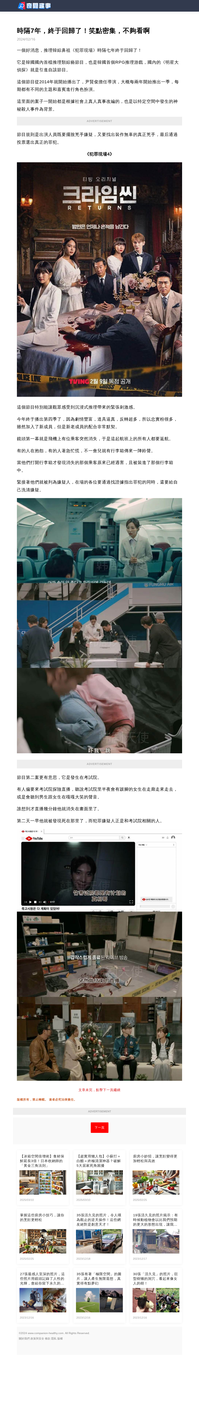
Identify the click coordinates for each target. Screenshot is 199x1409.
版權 (60, 1338)
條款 (47, 1338)
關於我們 (24, 1338)
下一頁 (100, 1127)
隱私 (54, 1338)
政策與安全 (37, 1338)
